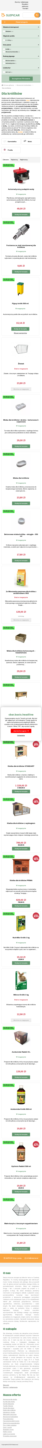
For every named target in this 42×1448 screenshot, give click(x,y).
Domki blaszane (8, 1404)
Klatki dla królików (9, 1410)
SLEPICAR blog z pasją (14, 1258)
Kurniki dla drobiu (9, 1402)
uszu (28, 100)
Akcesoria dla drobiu (10, 1399)
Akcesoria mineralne (13, 52)
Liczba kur (6, 68)
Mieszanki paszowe (10, 1414)
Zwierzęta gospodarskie (11, 1423)
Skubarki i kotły (8, 1430)
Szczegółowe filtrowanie (21, 79)
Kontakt (25, 8)
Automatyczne (11, 63)
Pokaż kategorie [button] (22, 22)
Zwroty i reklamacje (21, 2)
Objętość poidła (8, 36)
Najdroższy (24, 160)
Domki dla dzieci (8, 1408)
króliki (20, 132)
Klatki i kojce (7, 1432)
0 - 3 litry (9, 40)
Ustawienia (21, 735)
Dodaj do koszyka (21, 214)
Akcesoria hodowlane (24, 85)
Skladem (9, 31)
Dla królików (6, 88)
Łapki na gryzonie (9, 1434)
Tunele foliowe (8, 1406)
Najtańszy (14, 160)
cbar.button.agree (20, 731)
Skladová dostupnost (11, 27)
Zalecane (6, 160)
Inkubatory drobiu (9, 1412)
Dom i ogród (7, 1427)
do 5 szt (9, 72)
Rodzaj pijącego (9, 56)
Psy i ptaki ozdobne (9, 1425)
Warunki (6, 1385)
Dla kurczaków (11, 60)
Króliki (8, 49)
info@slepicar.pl (32, 1258)
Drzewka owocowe (10, 1436)
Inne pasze (7, 45)
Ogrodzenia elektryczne (11, 1421)
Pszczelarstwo (8, 1419)
